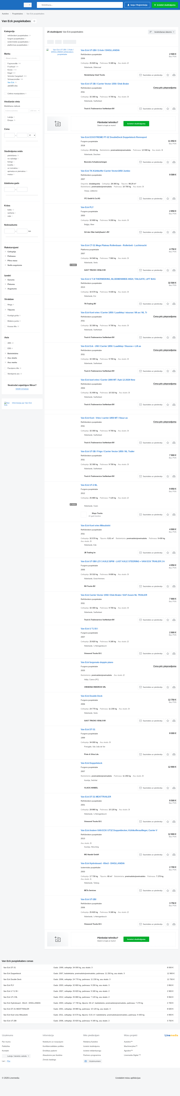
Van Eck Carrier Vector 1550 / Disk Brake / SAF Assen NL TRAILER (114, 595)
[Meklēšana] (39, 5)
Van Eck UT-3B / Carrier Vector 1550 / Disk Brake (105, 84)
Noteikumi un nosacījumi (53, 1042)
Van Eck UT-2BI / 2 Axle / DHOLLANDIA (100, 50)
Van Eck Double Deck (91, 696)
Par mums (6, 1042)
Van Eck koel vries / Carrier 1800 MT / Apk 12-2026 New (108, 380)
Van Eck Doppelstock (91, 763)
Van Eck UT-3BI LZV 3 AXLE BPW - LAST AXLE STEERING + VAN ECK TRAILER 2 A (123, 561)
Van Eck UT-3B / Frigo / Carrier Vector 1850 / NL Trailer (107, 451)
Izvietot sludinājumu (136, 124)
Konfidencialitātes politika (53, 1046)
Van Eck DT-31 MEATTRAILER (96, 797)
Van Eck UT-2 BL (89, 485)
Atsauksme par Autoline (52, 1055)
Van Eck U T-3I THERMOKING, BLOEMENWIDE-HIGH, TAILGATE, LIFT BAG (118, 279)
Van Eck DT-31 (88, 729)
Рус (8, 1061)
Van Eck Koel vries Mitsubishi (95, 525)
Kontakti (5, 1051)
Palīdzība (6, 1046)
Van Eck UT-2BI (88, 899)
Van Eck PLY (87, 207)
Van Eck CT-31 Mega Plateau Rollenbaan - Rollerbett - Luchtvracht (114, 245)
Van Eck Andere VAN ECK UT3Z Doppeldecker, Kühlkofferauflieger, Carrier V (119, 830)
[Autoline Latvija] (11, 5)
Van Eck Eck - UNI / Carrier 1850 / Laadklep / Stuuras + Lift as (111, 346)
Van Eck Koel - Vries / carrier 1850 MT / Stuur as (104, 418)
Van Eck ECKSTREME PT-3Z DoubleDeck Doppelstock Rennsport (114, 137)
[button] (167, 75)
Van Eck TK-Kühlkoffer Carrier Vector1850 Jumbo (105, 171)
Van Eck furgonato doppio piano (97, 662)
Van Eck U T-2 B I (89, 629)
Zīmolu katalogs (49, 1060)
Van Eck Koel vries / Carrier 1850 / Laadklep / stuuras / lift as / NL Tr (114, 312)
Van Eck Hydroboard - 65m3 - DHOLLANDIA (103, 863)
